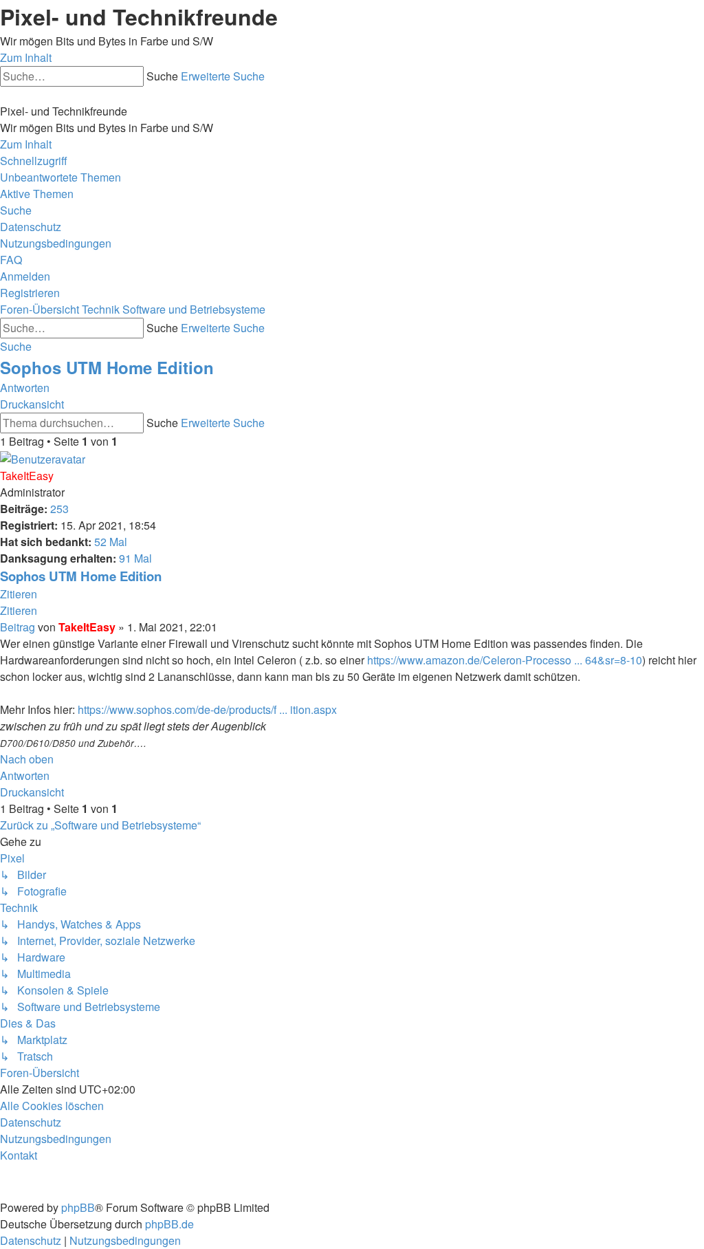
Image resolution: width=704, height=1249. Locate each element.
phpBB (78, 1207)
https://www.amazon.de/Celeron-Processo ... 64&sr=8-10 (504, 660)
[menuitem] (60, 177)
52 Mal (110, 542)
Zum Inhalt (26, 57)
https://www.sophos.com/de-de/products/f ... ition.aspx (207, 709)
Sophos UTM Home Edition (107, 367)
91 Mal (135, 558)
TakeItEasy (27, 476)
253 (59, 509)
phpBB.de (169, 1224)
